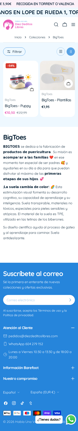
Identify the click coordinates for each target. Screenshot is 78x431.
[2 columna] (71, 51)
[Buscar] (56, 24)
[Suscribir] (70, 300)
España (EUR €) (43, 392)
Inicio (18, 37)
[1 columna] (61, 51)
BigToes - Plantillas (56, 100)
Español (9, 392)
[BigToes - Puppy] (20, 78)
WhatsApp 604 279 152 (26, 344)
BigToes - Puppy (18, 105)
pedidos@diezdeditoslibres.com (33, 336)
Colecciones (37, 37)
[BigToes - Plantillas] (57, 75)
